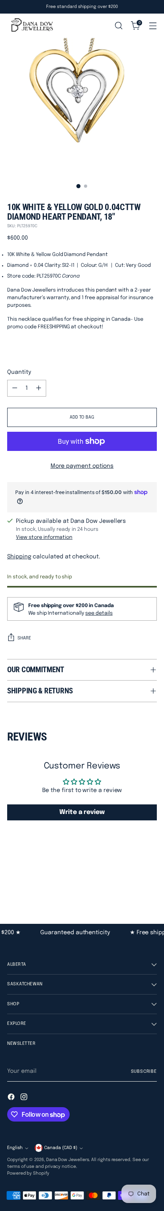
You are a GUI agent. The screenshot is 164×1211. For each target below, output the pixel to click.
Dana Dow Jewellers (67, 1159)
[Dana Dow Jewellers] (31, 26)
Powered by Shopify (28, 1173)
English (15, 1147)
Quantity (19, 372)
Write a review (82, 812)
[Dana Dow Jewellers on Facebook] (12, 1098)
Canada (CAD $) (60, 1147)
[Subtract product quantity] (15, 388)
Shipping (19, 557)
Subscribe (144, 1071)
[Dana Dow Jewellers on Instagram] (24, 1098)
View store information (44, 537)
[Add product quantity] (38, 388)
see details (98, 613)
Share (24, 638)
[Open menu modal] (152, 26)
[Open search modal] (118, 26)
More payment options (82, 466)
